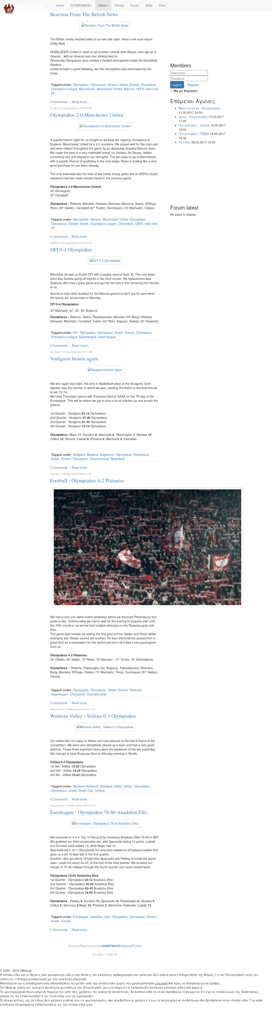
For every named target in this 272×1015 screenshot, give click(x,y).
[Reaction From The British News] (104, 25)
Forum (134, 5)
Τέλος (136, 946)
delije (149, 5)
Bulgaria (92, 454)
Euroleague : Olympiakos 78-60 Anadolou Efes (98, 812)
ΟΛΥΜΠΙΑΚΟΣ (80, 5)
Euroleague (80, 916)
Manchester (87, 89)
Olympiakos (81, 84)
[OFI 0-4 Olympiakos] (105, 260)
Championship (99, 459)
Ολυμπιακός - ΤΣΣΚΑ (194, 134)
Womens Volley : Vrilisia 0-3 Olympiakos (93, 715)
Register (193, 85)
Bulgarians (107, 454)
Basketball (118, 459)
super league (107, 337)
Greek (123, 84)
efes (107, 916)
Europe (134, 84)
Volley (118, 786)
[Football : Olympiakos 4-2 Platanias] (147, 547)
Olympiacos (98, 84)
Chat (162, 5)
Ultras (102, 5)
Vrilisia (128, 786)
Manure (129, 89)
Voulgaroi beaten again (74, 358)
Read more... (80, 102)
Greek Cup (85, 790)
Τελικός (185, 142)
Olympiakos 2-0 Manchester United (86, 114)
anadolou (96, 916)
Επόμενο (125, 946)
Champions (148, 84)
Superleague (87, 337)
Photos (119, 5)
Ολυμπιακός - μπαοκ (194, 125)
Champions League (64, 89)
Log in (177, 85)
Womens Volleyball (85, 786)
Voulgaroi (79, 454)
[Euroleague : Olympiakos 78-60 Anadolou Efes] (105, 823)
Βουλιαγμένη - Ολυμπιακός (199, 108)
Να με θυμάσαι (185, 91)
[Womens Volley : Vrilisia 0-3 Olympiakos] (105, 726)
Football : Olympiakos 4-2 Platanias (87, 480)
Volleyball (106, 786)
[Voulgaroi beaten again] (105, 369)
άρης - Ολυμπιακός (193, 117)
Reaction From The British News (84, 14)
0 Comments (58, 102)
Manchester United (109, 89)
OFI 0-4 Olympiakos (71, 249)
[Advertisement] (202, 26)
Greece (113, 84)
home (60, 5)
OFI (75, 332)
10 (117, 946)
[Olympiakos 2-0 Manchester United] (105, 125)
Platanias (135, 690)
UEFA (140, 89)
